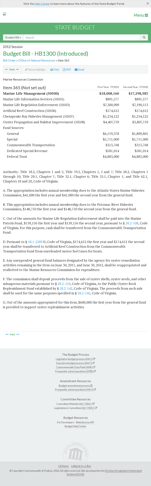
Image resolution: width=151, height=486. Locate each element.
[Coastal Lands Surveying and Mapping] (17, 69)
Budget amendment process (74, 385)
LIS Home (63, 466)
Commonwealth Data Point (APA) (74, 367)
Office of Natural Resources (36, 60)
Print (56, 69)
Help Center (42, 3)
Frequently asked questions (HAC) (74, 389)
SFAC (89, 403)
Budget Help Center (75, 426)
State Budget (75, 27)
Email (80, 69)
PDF (68, 69)
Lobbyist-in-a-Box (81, 466)
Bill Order (9, 60)
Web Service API (85, 422)
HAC (81, 403)
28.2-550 (64, 283)
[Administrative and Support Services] (6, 69)
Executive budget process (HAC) (74, 363)
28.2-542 (66, 288)
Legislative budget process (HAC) (74, 359)
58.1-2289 (35, 241)
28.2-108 (131, 223)
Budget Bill (12, 37)
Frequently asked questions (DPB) (74, 371)
